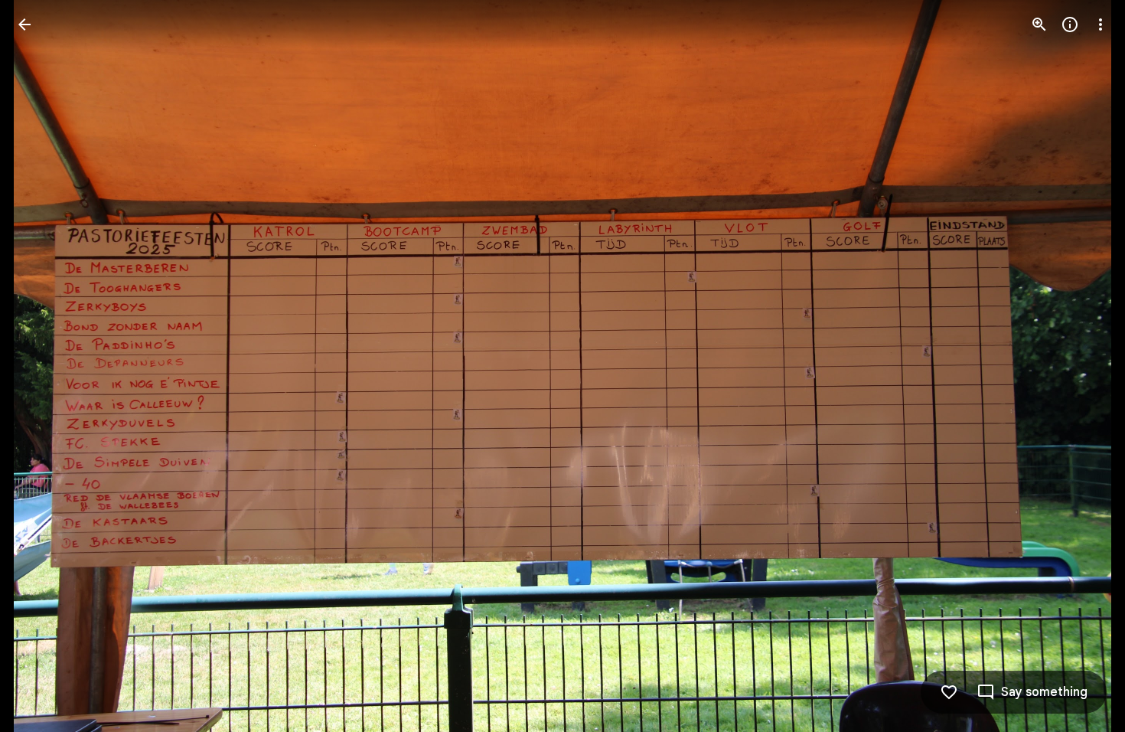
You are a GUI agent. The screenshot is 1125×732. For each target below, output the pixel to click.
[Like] (949, 692)
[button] (1082, 366)
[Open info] (1070, 24)
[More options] (1100, 24)
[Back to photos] (24, 24)
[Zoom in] (1039, 24)
